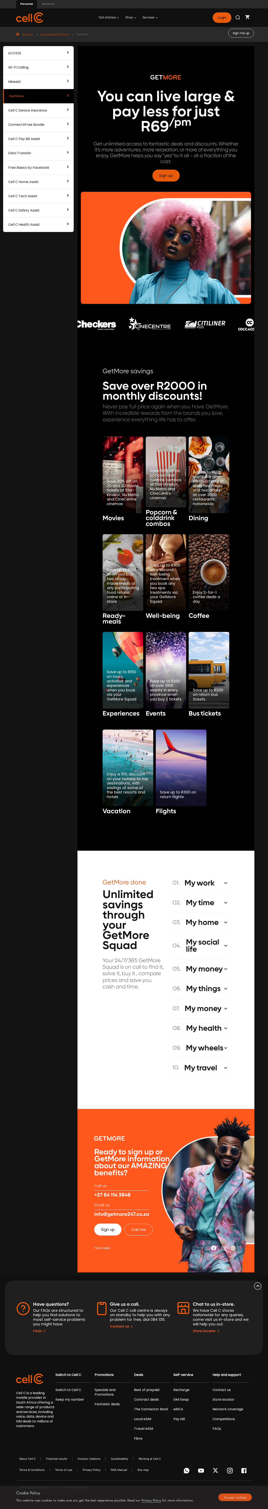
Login (222, 17)
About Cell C (27, 1458)
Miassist (14, 81)
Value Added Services (54, 34)
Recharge (181, 1390)
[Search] (238, 17)
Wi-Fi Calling (18, 67)
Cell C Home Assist (23, 181)
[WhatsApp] (187, 1472)
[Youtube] (201, 1472)
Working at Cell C (150, 1458)
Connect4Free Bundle (26, 124)
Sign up (166, 175)
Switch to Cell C (68, 1375)
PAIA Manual (119, 1469)
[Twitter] (216, 1472)
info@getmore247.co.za (121, 1214)
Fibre (138, 1438)
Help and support (227, 1375)
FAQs (37, 1331)
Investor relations (89, 1458)
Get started (107, 17)
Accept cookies (235, 1497)
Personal (26, 4)
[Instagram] (230, 1472)
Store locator (204, 1331)
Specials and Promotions (105, 1392)
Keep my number (69, 1399)
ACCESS (14, 53)
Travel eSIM (143, 1428)
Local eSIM (142, 1419)
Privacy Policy (91, 1469)
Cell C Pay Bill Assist (24, 138)
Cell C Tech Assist (22, 196)
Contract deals (146, 1399)
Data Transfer (19, 153)
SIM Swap (181, 1399)
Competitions (224, 1419)
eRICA (178, 1409)
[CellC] (29, 17)
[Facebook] (245, 1472)
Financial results (56, 1458)
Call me (138, 1229)
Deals (138, 1375)
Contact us (119, 1326)
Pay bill (179, 1419)
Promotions (104, 1375)
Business (48, 4)
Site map (143, 1469)
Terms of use (63, 1469)
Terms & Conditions (32, 1469)
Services (149, 17)
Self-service (183, 1375)
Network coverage (228, 1409)
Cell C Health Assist (24, 224)
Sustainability (119, 1458)
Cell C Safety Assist (24, 210)
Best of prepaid (146, 1390)
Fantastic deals (107, 1404)
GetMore (16, 96)
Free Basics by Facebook (28, 167)
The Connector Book (151, 1409)
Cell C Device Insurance (27, 110)
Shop (129, 17)
